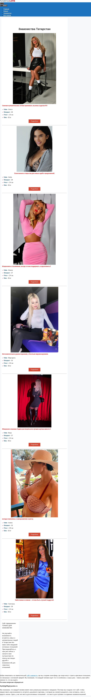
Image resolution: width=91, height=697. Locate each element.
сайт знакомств (32, 675)
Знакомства (7, 13)
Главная (6, 9)
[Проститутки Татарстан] (7, 1)
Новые (6, 11)
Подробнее (34, 121)
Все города (7, 15)
